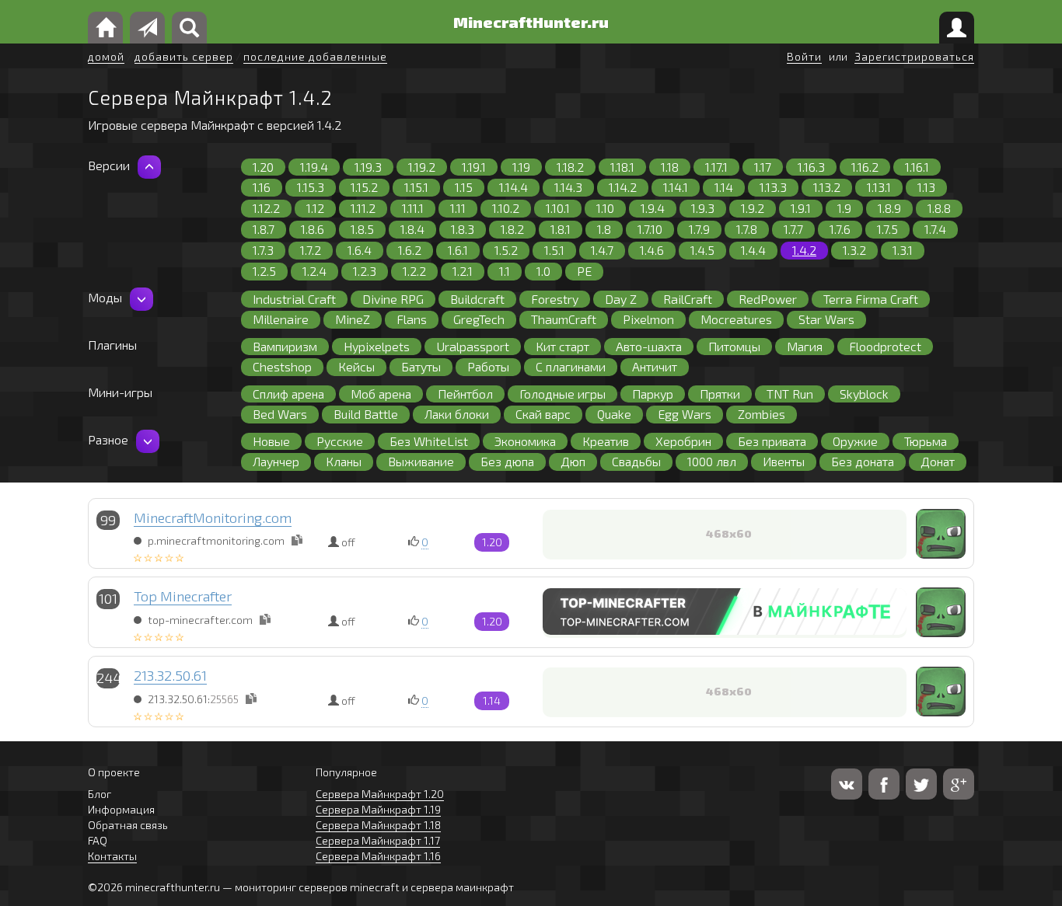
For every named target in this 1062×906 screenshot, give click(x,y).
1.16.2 (865, 166)
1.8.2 (512, 228)
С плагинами (571, 366)
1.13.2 (826, 186)
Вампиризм (285, 346)
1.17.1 (716, 166)
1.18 (670, 166)
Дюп (573, 461)
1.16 (262, 186)
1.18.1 (622, 166)
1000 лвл (711, 461)
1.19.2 (421, 166)
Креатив (605, 441)
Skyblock (864, 393)
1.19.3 (368, 166)
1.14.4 (513, 186)
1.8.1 (560, 228)
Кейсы (356, 366)
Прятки (720, 393)
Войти (804, 56)
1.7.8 (746, 228)
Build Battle (366, 413)
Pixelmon (648, 319)
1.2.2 (414, 270)
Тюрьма (925, 441)
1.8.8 (939, 207)
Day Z (621, 298)
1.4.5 (702, 249)
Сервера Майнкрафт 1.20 (380, 793)
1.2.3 (364, 270)
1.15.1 (416, 186)
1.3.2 (854, 249)
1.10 (605, 207)
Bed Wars (280, 413)
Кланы (344, 461)
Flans (412, 319)
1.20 (263, 166)
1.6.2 (409, 249)
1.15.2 (364, 186)
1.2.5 (264, 270)
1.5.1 (554, 249)
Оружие (855, 441)
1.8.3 (462, 228)
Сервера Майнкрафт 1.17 (378, 840)
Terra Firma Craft (870, 298)
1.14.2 (623, 186)
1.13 (926, 186)
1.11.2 (363, 207)
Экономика (525, 441)
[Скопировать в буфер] (297, 540)
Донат (938, 461)
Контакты (112, 855)
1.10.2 (505, 207)
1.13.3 (773, 186)
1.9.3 (702, 207)
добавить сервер (183, 56)
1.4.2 (804, 249)
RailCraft (687, 298)
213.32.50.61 (170, 675)
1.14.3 (568, 186)
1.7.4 (935, 228)
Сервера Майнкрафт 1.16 (378, 855)
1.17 (762, 166)
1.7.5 (887, 228)
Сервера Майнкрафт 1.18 (378, 824)
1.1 (504, 270)
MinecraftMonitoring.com (213, 517)
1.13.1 (879, 186)
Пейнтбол (465, 393)
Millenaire (281, 319)
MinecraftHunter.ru (531, 21)
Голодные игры (562, 393)
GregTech (479, 319)
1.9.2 (752, 207)
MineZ (352, 319)
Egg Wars (684, 413)
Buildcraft (477, 298)
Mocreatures (736, 319)
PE (584, 270)
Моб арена (381, 393)
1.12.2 (266, 207)
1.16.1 (917, 166)
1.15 (464, 186)
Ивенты (784, 461)
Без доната (862, 461)
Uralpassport (472, 346)
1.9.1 (801, 207)
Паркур (652, 393)
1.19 (521, 166)
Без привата (772, 441)
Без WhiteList (429, 441)
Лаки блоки (456, 413)
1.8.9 (889, 207)
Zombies (761, 413)
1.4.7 (602, 249)
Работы (488, 366)
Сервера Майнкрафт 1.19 (378, 809)
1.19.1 (474, 166)
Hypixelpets (377, 346)
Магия (805, 346)
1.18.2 (570, 166)
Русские (339, 441)
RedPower (768, 298)
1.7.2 (310, 249)
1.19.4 (314, 166)
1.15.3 (310, 186)
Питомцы (734, 346)
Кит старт (562, 346)
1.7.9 (699, 228)
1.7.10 (650, 228)
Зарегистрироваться (914, 56)
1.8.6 (312, 228)
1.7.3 (263, 249)
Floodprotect (885, 346)
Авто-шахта (649, 346)
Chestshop (282, 366)
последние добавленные (315, 56)
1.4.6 (652, 249)
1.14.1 (675, 186)
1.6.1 (458, 249)
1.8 (604, 228)
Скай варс (543, 413)
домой (106, 56)
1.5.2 (506, 249)
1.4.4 (753, 249)
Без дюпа (507, 461)
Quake (614, 413)
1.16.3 (811, 166)
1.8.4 (412, 228)
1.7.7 (793, 228)
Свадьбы (636, 461)
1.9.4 (653, 207)
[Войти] (956, 28)
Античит (654, 366)
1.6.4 (360, 249)
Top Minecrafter (183, 596)
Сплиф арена (288, 393)
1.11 (458, 207)
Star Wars (826, 319)
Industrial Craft (294, 298)
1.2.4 (314, 270)
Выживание (421, 461)
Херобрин (683, 441)
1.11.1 (413, 207)
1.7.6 (840, 228)
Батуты (421, 366)
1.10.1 (558, 207)
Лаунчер (276, 461)
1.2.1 (462, 270)
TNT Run (790, 393)
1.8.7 (263, 228)
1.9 (844, 207)
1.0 (543, 270)
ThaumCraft (563, 319)
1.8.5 (362, 228)
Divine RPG (393, 298)
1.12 (315, 207)
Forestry (554, 298)
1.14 (723, 186)
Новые (271, 441)
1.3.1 (903, 249)
